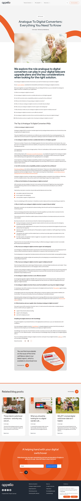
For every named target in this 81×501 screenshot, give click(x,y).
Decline (74, 496)
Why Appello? (37, 2)
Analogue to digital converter (35, 486)
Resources (46, 2)
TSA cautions (56, 288)
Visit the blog (71, 391)
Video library (48, 488)
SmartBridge (35, 326)
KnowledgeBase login (50, 491)
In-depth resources (50, 486)
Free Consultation (74, 2)
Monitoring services (33, 491)
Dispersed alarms (32, 488)
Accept (67, 496)
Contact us (66, 484)
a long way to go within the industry (35, 154)
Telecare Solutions (27, 2)
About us (48, 484)
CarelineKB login (49, 493)
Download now (20, 365)
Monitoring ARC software (34, 493)
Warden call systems (33, 484)
